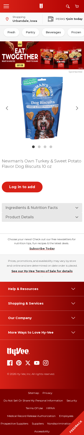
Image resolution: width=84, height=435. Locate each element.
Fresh (11, 32)
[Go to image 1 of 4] (33, 146)
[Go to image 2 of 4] (39, 146)
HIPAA (50, 408)
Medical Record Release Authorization (31, 416)
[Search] (67, 6)
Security (72, 400)
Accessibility (42, 431)
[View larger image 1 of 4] (42, 108)
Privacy (47, 393)
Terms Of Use (34, 408)
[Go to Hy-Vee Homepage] (42, 6)
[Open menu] (6, 6)
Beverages (53, 32)
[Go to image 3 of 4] (45, 146)
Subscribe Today (42, 248)
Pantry (30, 32)
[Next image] (77, 108)
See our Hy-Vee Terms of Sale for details (42, 271)
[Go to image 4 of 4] (51, 146)
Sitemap (33, 393)
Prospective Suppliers (14, 423)
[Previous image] (7, 108)
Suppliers (38, 423)
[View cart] (76, 6)
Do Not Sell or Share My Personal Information (33, 400)
